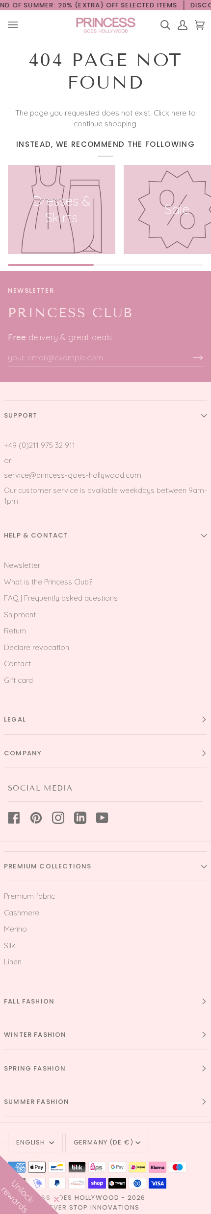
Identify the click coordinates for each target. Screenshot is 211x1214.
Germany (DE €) (103, 1142)
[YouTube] (102, 818)
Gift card (18, 680)
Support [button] (20, 415)
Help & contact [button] (36, 535)
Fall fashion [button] (29, 1001)
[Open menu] (16, 25)
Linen (13, 961)
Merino (15, 929)
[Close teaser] (56, 1199)
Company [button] (23, 753)
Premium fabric (29, 896)
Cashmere (21, 912)
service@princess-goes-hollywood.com (72, 475)
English (31, 1142)
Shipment (20, 614)
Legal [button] (15, 719)
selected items (149, 5)
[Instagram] (58, 818)
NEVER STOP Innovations (92, 1207)
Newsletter (22, 565)
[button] (29, 1184)
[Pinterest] (36, 818)
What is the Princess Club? (48, 581)
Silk (9, 945)
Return (15, 630)
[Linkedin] (80, 818)
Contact (17, 663)
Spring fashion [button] (35, 1068)
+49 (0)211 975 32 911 (39, 445)
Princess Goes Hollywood (67, 1197)
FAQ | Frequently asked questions (61, 598)
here (178, 112)
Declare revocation (36, 647)
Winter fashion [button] (35, 1034)
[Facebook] (14, 818)
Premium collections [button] (47, 866)
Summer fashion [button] (36, 1101)
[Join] (190, 357)
